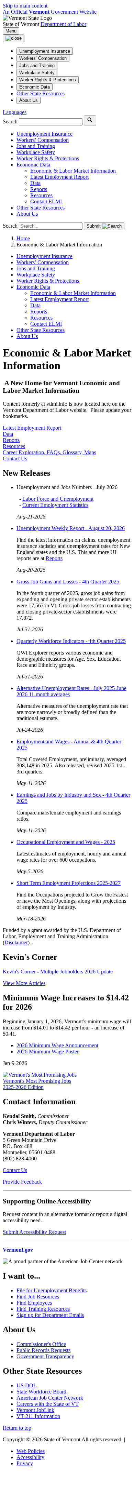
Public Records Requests (43, 1350)
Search (10, 121)
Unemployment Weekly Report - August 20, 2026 (70, 528)
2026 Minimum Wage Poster (47, 1051)
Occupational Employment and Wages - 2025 (65, 842)
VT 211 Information (38, 1416)
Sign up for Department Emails (50, 1315)
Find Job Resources (37, 1296)
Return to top (17, 1428)
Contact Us (15, 1170)
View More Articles (24, 983)
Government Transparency (45, 1356)
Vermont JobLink (35, 1410)
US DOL (26, 1385)
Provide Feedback (22, 1182)
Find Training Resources (43, 1309)
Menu (10, 30)
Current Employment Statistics (55, 505)
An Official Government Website (50, 12)
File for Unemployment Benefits (51, 1290)
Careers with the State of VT (47, 1404)
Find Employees (34, 1303)
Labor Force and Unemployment (57, 499)
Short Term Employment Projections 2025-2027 (68, 883)
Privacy (24, 1463)
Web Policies (30, 1451)
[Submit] (90, 120)
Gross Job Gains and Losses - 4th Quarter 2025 (67, 581)
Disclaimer (16, 942)
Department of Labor (63, 24)
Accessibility (30, 1457)
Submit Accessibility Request (34, 1232)
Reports (54, 558)
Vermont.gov (18, 1250)
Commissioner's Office (41, 1344)
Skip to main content (25, 6)
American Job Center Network (49, 1398)
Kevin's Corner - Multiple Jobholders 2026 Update (58, 971)
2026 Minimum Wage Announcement (57, 1045)
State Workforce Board (41, 1392)
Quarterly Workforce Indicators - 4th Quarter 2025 (71, 641)
